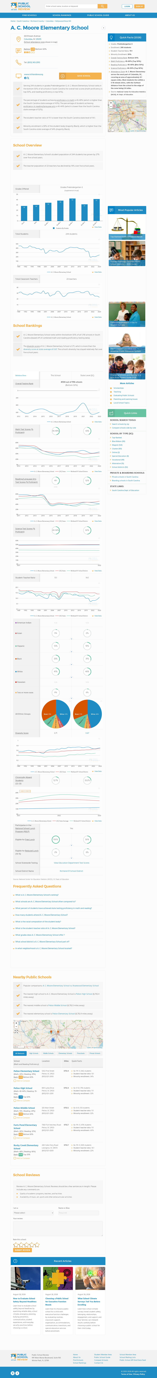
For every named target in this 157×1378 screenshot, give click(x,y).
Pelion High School (84, 994)
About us (76, 1357)
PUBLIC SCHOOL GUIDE (98, 15)
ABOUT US (130, 15)
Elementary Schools (65, 1053)
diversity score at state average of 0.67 (40, 349)
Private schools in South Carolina (125, 477)
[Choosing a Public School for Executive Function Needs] (58, 1279)
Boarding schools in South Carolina (126, 480)
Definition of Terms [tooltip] (20, 376)
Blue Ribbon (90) (118, 441)
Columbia (28, 39)
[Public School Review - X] (13, 1373)
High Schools (33, 1053)
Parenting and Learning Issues (125, 399)
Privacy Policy (139, 1374)
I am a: (15, 1208)
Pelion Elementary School (63, 1013)
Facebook (17, 1373)
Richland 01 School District (71, 871)
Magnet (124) (117, 445)
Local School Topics (121, 402)
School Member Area (128, 1354)
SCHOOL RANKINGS (62, 15)
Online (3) (116, 452)
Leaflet (89, 1048)
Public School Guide (102, 1357)
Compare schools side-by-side (124, 428)
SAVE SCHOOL (83, 76)
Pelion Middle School (57, 1005)
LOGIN (127, 6)
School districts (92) (120, 467)
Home (75, 1354)
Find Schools (78, 1360)
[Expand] (16, 1031)
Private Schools (95, 1053)
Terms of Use (126, 1374)
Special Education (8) (120, 456)
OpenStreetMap (97, 1048)
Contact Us (98, 1363)
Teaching (117, 391)
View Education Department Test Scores (71, 863)
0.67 (87, 733)
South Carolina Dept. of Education (125, 490)
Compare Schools (101, 1360)
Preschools (81, 1053)
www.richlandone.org (33, 74)
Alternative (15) (118, 463)
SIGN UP (139, 6)
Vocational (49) (118, 459)
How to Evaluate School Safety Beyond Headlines (24, 1300)
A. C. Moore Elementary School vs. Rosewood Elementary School (71, 985)
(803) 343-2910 (33, 62)
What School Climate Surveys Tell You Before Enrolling (89, 1301)
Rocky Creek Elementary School (26, 1147)
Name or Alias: (64, 1208)
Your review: (18, 1218)
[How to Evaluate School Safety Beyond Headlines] (26, 1279)
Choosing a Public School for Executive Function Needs (56, 1301)
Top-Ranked (117, 437)
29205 (38, 39)
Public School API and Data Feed (133, 1360)
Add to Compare (23, 1081)
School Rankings (79, 1363)
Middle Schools (48, 1053)
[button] (58, 1032)
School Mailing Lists (128, 1357)
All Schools (19, 1053)
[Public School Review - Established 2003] (20, 6)
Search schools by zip (120, 424)
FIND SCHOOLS (29, 15)
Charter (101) (117, 448)
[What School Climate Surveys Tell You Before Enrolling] (90, 1279)
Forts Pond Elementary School (25, 1127)
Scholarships (119, 388)
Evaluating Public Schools (124, 395)
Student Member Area (103, 1354)
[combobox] (69, 6)
